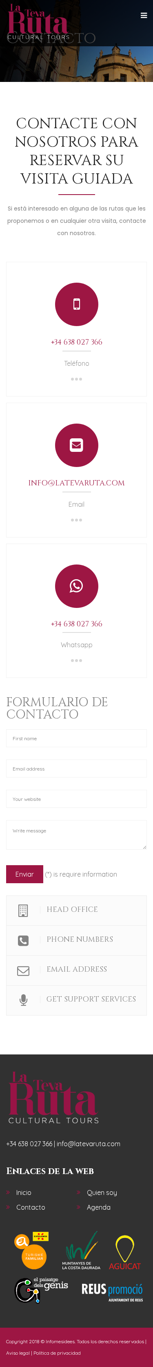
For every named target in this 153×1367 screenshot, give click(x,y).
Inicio (23, 1192)
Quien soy (102, 1192)
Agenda (99, 1207)
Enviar (25, 874)
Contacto (30, 1207)
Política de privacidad (57, 1353)
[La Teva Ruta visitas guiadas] (38, 21)
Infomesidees (60, 1341)
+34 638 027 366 (76, 342)
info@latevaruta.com (76, 483)
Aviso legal (18, 1353)
